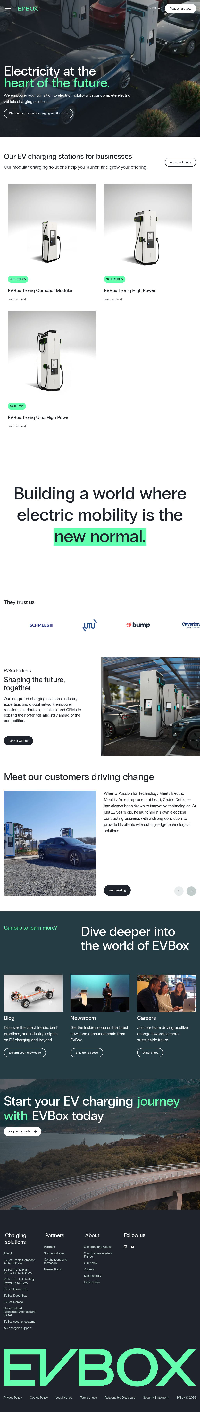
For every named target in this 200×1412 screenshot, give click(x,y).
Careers (89, 1269)
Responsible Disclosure (120, 1397)
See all (8, 1253)
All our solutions (180, 162)
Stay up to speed (87, 1052)
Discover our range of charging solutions (36, 113)
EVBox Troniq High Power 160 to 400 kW (18, 1271)
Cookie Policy (39, 1397)
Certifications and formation (55, 1261)
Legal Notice (64, 1397)
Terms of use (88, 1397)
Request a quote (180, 8)
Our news (90, 1263)
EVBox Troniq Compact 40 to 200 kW (19, 1261)
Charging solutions (15, 1239)
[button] (191, 891)
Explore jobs (150, 1052)
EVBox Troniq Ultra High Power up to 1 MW (20, 1281)
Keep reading (117, 890)
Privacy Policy (13, 1397)
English (150, 8)
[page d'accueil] (29, 9)
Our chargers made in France (98, 1255)
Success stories (54, 1253)
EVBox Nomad (13, 1302)
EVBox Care (92, 1282)
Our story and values (97, 1246)
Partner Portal (53, 1269)
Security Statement (155, 1397)
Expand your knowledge (25, 1052)
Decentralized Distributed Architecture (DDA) (19, 1312)
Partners (54, 1235)
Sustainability (92, 1275)
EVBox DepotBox (15, 1295)
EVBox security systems (19, 1321)
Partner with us (18, 740)
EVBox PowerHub (15, 1289)
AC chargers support (17, 1328)
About (92, 1235)
